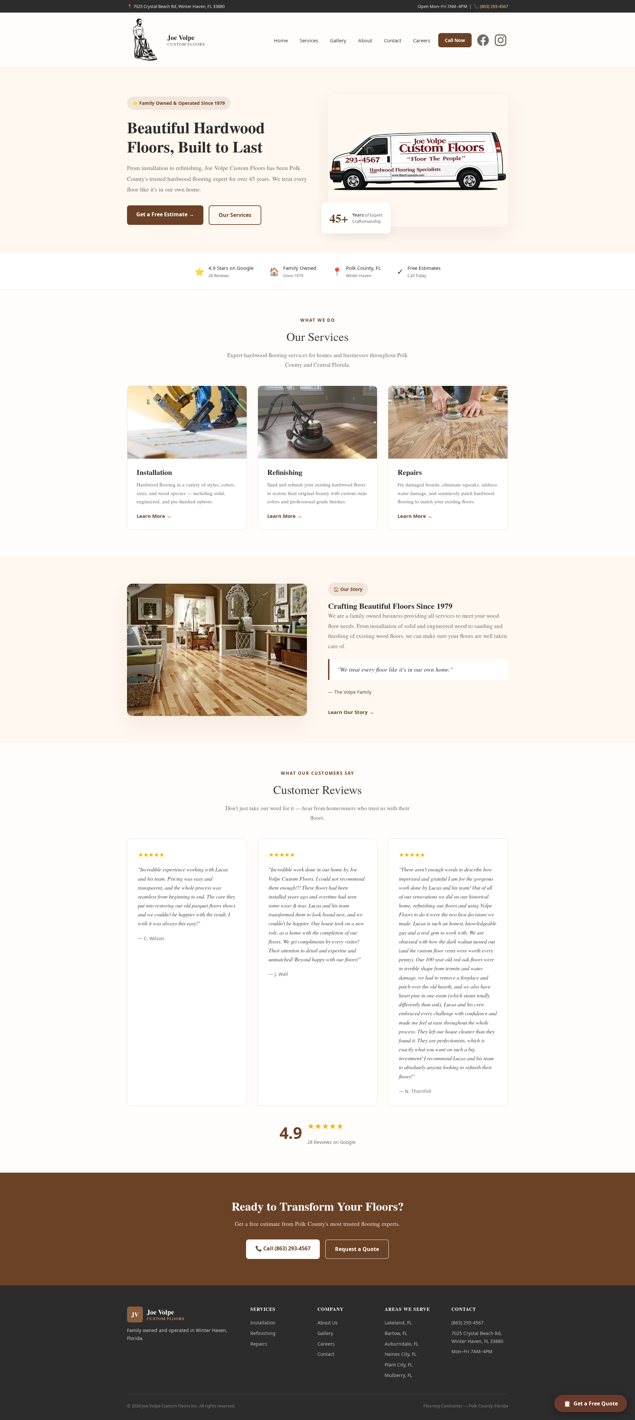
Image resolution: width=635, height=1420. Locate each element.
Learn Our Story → (351, 712)
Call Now (455, 40)
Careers (421, 40)
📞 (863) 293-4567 (491, 6)
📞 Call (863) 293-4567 (283, 1248)
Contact (392, 40)
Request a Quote (357, 1249)
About (365, 40)
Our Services (235, 215)
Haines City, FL (400, 1354)
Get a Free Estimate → (165, 214)
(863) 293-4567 (467, 1322)
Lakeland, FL (398, 1322)
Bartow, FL (396, 1333)
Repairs (258, 1344)
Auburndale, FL (401, 1344)
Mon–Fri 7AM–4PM (471, 1351)
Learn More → (154, 516)
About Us (328, 1322)
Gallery (338, 40)
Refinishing (262, 1333)
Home (281, 40)
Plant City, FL (398, 1364)
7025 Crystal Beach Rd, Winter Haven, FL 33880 (477, 1337)
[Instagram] (500, 40)
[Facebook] (483, 40)
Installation (262, 1322)
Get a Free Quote (591, 1403)
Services (309, 40)
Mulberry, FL (398, 1375)
